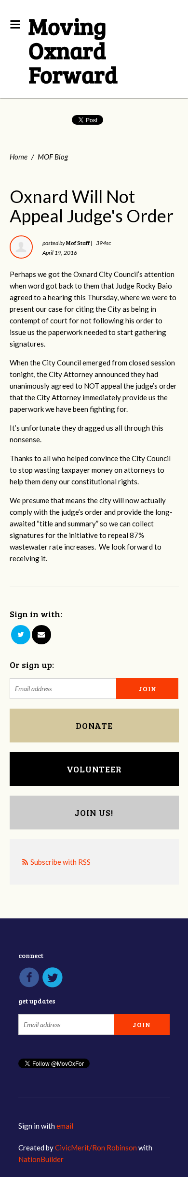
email (64, 1125)
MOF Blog (53, 156)
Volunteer (94, 769)
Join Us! (94, 812)
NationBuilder (41, 1159)
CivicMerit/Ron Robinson (96, 1147)
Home (18, 156)
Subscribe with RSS (60, 861)
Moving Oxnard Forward (73, 49)
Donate (94, 725)
